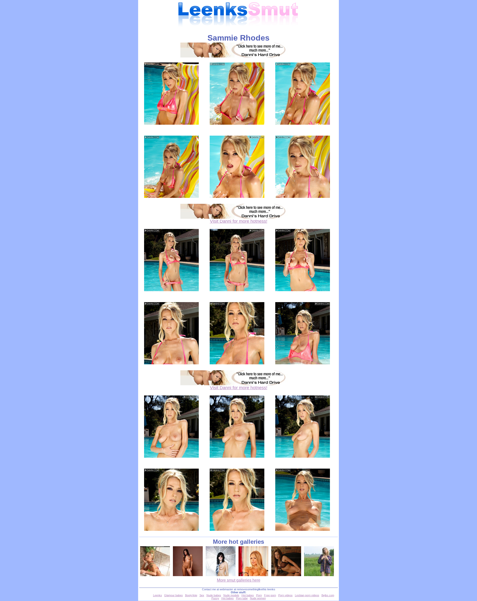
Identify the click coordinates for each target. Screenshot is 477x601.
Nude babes (213, 595)
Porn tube (242, 598)
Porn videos (285, 595)
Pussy (215, 598)
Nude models (231, 595)
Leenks (157, 595)
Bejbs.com (327, 595)
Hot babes (247, 595)
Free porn (270, 595)
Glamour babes (173, 595)
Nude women (258, 598)
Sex (201, 595)
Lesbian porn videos (307, 595)
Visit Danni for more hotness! (238, 221)
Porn (259, 595)
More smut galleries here (238, 580)
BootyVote (191, 595)
